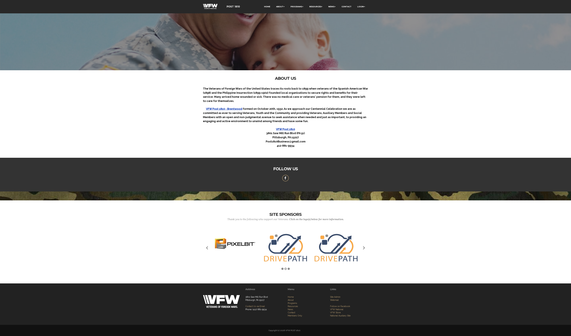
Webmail (334, 300)
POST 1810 (233, 6)
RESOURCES (315, 6)
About (291, 300)
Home (291, 297)
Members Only (295, 315)
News (290, 309)
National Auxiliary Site (340, 315)
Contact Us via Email (255, 306)
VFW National (336, 309)
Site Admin (335, 297)
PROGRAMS (296, 6)
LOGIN (360, 6)
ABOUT (279, 6)
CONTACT (346, 6)
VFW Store (335, 312)
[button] (207, 247)
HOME (267, 6)
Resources (293, 306)
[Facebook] (285, 178)
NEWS (331, 6)
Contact (291, 312)
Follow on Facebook (340, 306)
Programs (292, 303)
